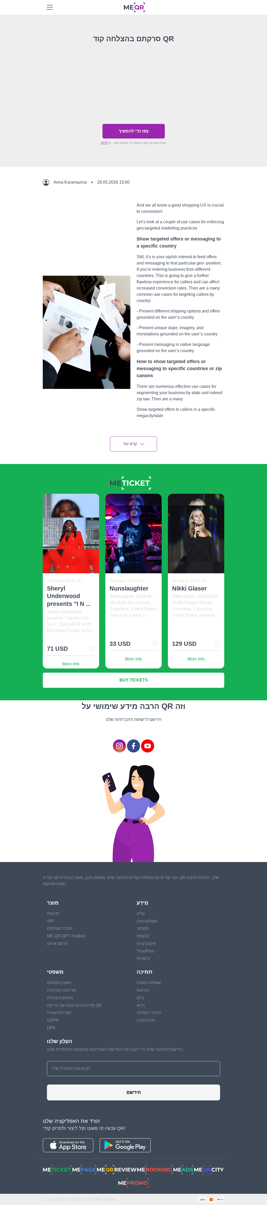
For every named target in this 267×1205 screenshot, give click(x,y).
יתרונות (53, 913)
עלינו (141, 913)
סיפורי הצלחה (149, 1012)
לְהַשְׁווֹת (143, 936)
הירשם (133, 1092)
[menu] (50, 7)
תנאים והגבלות (60, 998)
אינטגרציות (146, 943)
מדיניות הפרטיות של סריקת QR (74, 1005)
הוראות (143, 990)
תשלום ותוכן (147, 921)
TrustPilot (145, 951)
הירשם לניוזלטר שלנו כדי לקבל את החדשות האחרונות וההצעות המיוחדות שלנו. (115, 1049)
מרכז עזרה (146, 1020)
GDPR (53, 1020)
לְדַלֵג (104, 143)
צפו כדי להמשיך (134, 131)
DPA (51, 1028)
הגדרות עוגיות (59, 1012)
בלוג (140, 998)
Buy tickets (133, 680)
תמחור (143, 928)
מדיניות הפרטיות (61, 990)
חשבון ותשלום (59, 982)
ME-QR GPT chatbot (66, 936)
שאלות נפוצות (149, 982)
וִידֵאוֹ (141, 1005)
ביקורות (143, 958)
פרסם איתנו (57, 943)
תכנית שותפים (59, 928)
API (50, 921)
